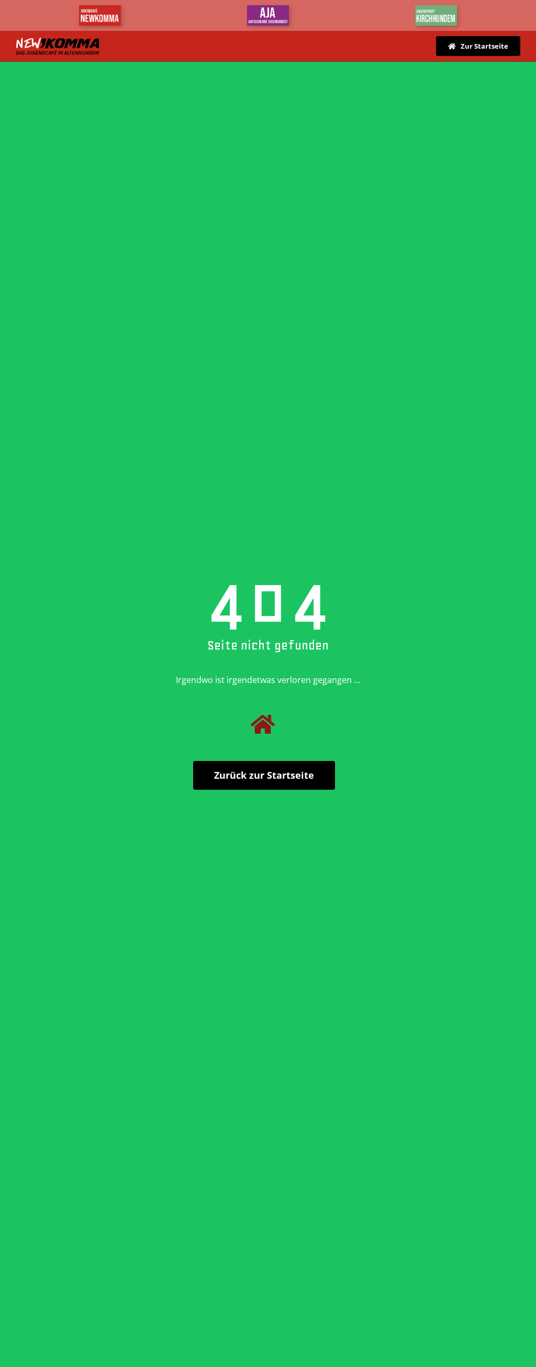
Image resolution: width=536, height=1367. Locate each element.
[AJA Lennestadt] (268, 9)
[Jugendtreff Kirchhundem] (436, 9)
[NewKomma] (100, 9)
